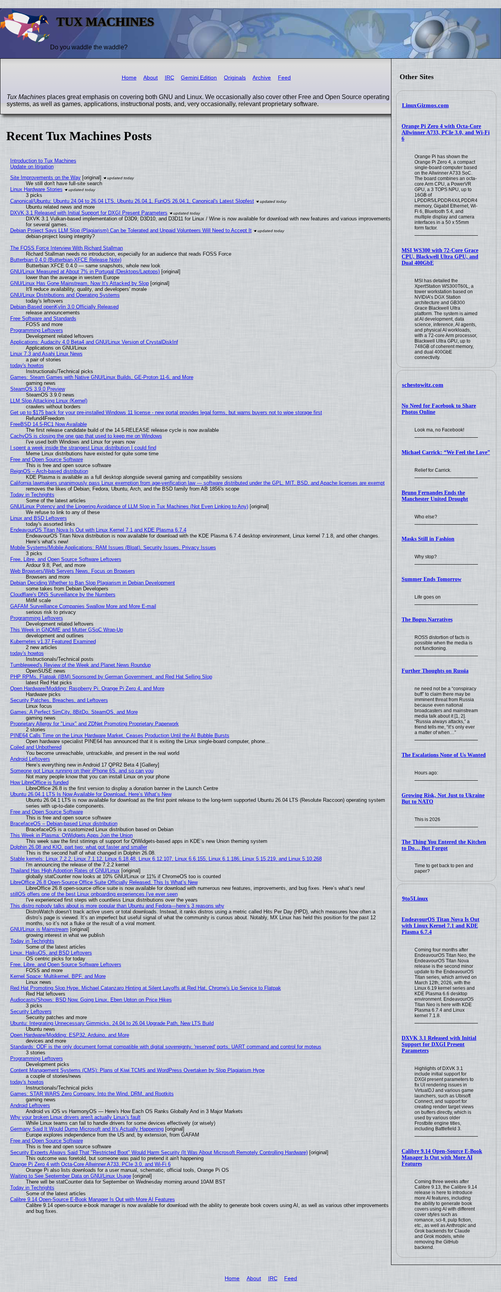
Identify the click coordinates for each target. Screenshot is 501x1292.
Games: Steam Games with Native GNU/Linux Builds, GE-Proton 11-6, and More (101, 377)
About (150, 78)
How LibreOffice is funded (39, 782)
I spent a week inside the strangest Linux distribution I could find (83, 448)
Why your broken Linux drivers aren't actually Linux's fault (75, 1117)
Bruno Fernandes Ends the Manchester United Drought (435, 496)
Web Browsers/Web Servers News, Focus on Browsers (72, 571)
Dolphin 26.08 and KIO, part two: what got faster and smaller (78, 847)
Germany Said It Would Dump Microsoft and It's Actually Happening (87, 1129)
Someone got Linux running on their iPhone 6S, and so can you (81, 771)
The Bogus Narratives (427, 620)
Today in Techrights (32, 495)
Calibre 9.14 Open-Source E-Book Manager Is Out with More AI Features (442, 1157)
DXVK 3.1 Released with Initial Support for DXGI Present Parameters (439, 1044)
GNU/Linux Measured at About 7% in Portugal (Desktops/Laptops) (85, 271)
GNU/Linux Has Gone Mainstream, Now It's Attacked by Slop (79, 283)
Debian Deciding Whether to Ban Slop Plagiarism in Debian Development (92, 583)
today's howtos (27, 365)
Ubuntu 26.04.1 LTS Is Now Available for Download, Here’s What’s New (90, 794)
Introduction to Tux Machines (43, 161)
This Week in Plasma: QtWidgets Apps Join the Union (71, 835)
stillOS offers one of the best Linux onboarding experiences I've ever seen (94, 894)
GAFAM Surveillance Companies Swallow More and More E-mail (83, 606)
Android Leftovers (30, 759)
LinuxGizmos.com (425, 105)
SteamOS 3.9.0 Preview (37, 389)
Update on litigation (32, 167)
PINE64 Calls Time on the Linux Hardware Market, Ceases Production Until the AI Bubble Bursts (119, 735)
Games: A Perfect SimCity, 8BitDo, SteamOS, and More (74, 712)
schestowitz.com (422, 385)
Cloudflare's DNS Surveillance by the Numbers (62, 594)
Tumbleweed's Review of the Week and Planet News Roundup (80, 665)
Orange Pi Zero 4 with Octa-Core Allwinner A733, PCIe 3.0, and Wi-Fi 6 (446, 132)
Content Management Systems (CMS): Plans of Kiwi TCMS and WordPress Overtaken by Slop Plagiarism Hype (137, 1070)
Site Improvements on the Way (45, 177)
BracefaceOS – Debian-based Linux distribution (63, 823)
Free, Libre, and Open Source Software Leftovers (65, 559)
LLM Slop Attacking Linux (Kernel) (48, 401)
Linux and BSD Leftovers (38, 518)
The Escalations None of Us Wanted (444, 755)
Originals (235, 78)
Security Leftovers (31, 1011)
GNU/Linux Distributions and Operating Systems (65, 295)
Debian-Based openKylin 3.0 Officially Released (64, 307)
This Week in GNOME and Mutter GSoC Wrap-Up (66, 630)
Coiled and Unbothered (35, 747)
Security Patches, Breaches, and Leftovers (59, 700)
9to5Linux (415, 898)
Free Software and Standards (43, 318)
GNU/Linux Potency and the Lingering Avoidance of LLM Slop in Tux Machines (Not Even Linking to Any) (129, 506)
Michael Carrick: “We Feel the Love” (446, 452)
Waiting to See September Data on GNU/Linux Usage (70, 1176)
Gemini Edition (199, 78)
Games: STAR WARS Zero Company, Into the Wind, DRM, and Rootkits (92, 1094)
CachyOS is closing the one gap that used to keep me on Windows (86, 436)
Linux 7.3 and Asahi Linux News (46, 354)
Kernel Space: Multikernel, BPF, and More (58, 976)
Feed (284, 78)
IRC (169, 78)
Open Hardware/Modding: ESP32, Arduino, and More (69, 1035)
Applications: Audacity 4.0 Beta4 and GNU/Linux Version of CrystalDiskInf (94, 342)
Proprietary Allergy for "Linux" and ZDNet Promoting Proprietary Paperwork (94, 724)
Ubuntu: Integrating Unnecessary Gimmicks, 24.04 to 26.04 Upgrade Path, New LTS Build (112, 1023)
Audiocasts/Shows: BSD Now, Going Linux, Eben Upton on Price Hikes (91, 1000)
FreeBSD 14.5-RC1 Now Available (48, 424)
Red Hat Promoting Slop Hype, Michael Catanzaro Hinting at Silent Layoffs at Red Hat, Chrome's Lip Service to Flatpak (145, 988)
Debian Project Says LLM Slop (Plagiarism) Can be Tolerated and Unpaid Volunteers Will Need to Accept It (131, 230)
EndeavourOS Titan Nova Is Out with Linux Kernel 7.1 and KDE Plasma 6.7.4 (440, 926)
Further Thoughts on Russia (435, 671)
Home (129, 78)
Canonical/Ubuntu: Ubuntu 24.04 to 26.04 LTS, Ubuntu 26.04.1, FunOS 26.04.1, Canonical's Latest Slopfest (132, 201)
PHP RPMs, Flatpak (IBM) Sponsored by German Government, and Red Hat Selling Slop (111, 677)
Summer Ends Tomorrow (431, 579)
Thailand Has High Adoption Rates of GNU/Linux (65, 870)
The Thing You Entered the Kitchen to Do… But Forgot (444, 845)
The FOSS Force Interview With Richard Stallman (66, 248)
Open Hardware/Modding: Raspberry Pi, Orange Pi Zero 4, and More (87, 688)
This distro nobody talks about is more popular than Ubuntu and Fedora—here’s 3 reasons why (117, 906)
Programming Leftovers (36, 330)
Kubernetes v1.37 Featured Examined (53, 641)
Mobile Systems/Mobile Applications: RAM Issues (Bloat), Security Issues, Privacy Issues (113, 547)
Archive (261, 78)
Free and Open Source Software (46, 459)
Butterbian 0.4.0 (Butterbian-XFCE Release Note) (65, 260)
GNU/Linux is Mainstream (39, 929)
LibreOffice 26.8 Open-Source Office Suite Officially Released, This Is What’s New (104, 882)
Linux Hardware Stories (36, 189)
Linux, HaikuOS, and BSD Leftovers (51, 953)
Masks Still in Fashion (428, 539)
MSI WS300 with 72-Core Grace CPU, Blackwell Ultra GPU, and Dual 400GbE (440, 256)
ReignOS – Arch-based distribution (49, 471)
